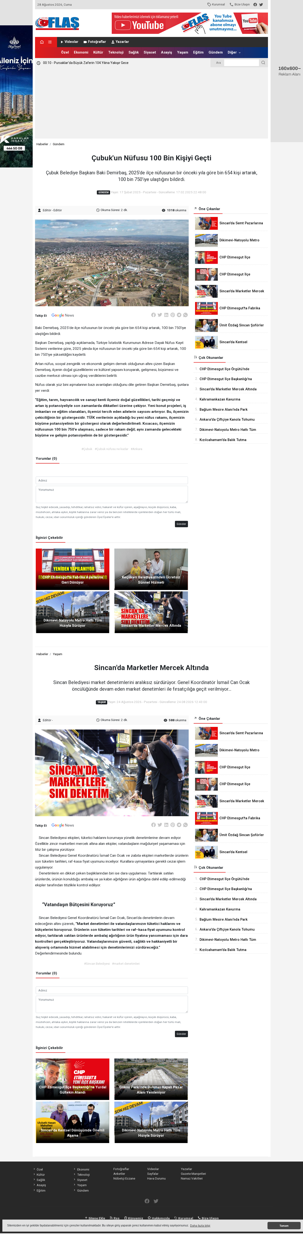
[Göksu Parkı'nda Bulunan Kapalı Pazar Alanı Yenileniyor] (151, 1079)
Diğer (232, 52)
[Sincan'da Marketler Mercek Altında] (151, 612)
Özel (65, 52)
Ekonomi (81, 52)
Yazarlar (122, 42)
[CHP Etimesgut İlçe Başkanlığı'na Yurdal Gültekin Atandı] (72, 1079)
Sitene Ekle (96, 1218)
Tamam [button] (284, 1225)
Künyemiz (135, 1218)
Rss (116, 1218)
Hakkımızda (160, 1218)
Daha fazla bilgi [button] (200, 1225)
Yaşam (182, 52)
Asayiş (166, 52)
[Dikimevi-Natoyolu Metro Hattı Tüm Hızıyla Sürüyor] (72, 612)
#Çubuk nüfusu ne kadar (111, 449)
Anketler (119, 1173)
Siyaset (150, 52)
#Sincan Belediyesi (97, 963)
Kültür (98, 52)
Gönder (181, 524)
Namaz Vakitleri (192, 1178)
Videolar (71, 42)
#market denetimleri (126, 963)
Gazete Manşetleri (193, 1173)
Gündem (216, 52)
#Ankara (136, 449)
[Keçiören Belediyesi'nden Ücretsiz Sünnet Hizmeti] (151, 569)
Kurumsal (218, 4)
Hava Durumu (156, 1178)
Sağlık (134, 52)
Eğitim (198, 52)
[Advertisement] (151, 103)
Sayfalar (152, 1173)
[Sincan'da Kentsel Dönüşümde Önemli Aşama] (72, 1122)
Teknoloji (116, 52)
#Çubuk (86, 449)
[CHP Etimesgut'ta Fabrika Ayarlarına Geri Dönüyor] (72, 569)
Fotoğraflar (97, 42)
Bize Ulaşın (242, 4)
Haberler (42, 144)
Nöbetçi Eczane (124, 1178)
